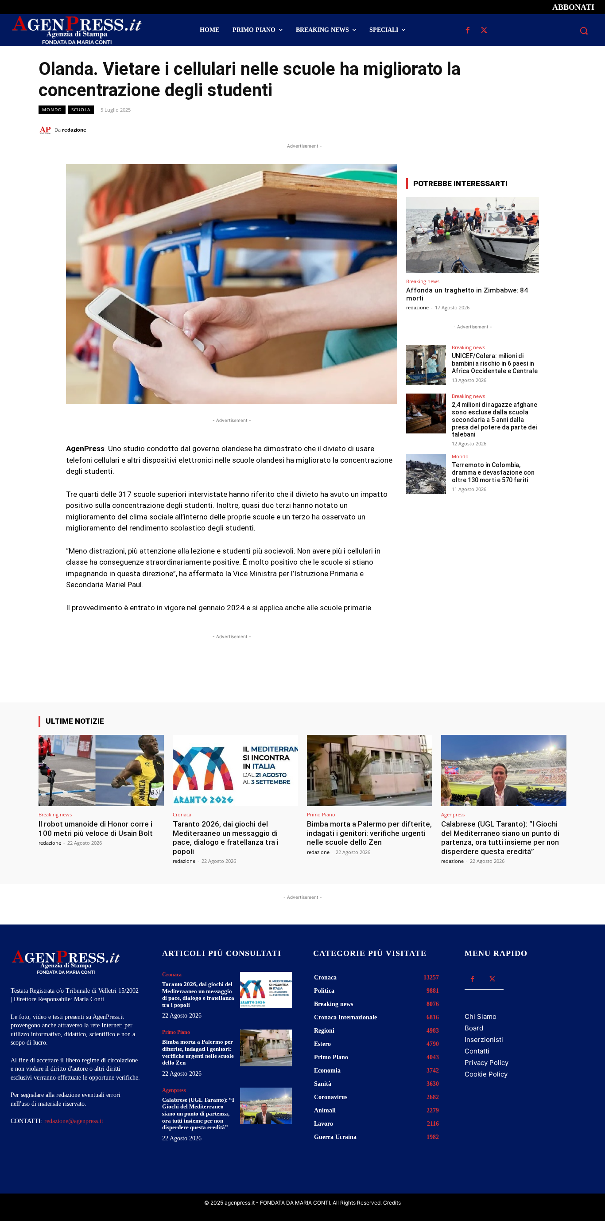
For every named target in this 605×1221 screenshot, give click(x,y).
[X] (484, 31)
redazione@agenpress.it (73, 1121)
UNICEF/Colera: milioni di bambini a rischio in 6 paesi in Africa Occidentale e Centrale (495, 363)
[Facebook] (468, 31)
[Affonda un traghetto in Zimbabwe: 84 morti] (472, 235)
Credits (392, 1202)
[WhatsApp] (517, 129)
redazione (74, 129)
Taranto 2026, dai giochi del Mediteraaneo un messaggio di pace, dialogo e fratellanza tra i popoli (226, 837)
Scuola (80, 109)
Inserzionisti (484, 1039)
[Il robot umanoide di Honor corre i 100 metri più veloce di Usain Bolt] (101, 770)
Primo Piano (321, 814)
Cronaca (182, 814)
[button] (583, 30)
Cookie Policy (486, 1074)
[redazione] (46, 130)
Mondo (52, 109)
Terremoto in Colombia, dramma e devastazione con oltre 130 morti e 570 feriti (493, 472)
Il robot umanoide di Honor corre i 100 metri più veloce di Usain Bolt (96, 828)
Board (474, 1028)
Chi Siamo (480, 1016)
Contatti (477, 1051)
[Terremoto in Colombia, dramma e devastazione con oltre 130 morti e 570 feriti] (426, 474)
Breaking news (422, 281)
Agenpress (453, 814)
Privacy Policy (486, 1062)
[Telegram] (557, 129)
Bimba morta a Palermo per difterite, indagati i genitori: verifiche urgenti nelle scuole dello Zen (369, 833)
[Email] (537, 129)
